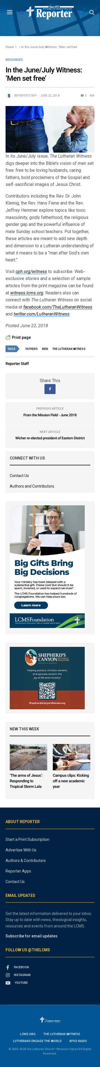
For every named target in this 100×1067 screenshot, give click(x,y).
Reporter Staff (25, 95)
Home (10, 47)
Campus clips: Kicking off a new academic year (71, 781)
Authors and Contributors (32, 486)
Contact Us (19, 475)
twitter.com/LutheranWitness (41, 314)
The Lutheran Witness (69, 348)
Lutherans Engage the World (37, 1041)
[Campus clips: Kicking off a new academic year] (71, 757)
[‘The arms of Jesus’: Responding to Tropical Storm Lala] (28, 757)
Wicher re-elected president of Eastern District (49, 438)
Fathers (32, 348)
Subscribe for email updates (32, 936)
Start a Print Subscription (27, 839)
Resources (14, 60)
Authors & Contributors (26, 860)
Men (45, 348)
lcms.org (28, 1034)
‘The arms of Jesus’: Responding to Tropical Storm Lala (26, 781)
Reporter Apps (18, 871)
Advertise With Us (21, 850)
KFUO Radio (78, 1041)
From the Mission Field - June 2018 (49, 415)
